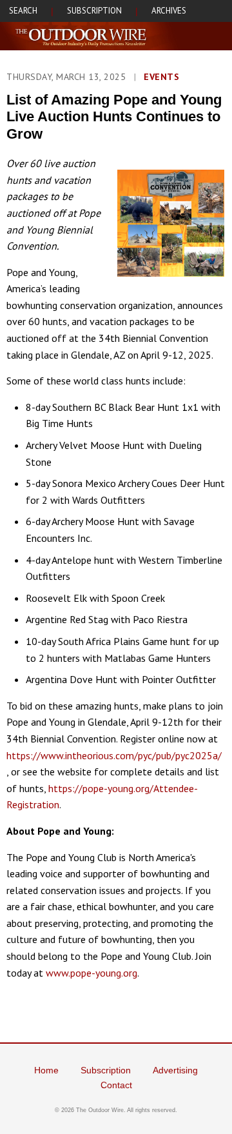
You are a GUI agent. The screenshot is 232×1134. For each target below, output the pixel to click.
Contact (116, 1085)
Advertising (175, 1070)
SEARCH (23, 10)
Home (46, 1070)
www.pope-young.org (91, 972)
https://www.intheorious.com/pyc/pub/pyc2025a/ (114, 755)
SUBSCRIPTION (94, 10)
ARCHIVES (168, 10)
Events (161, 77)
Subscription (106, 1070)
